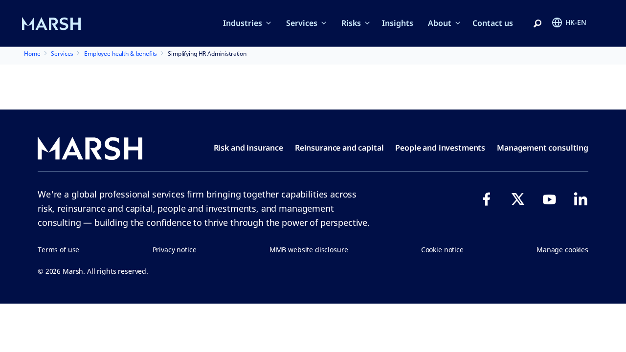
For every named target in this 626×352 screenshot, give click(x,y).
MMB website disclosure (308, 249)
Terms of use (58, 249)
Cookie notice (442, 249)
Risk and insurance (248, 147)
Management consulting (542, 147)
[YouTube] (549, 199)
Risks (351, 23)
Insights (397, 23)
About (439, 23)
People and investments (440, 147)
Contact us (492, 23)
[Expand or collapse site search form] (537, 24)
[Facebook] (486, 199)
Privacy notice (175, 249)
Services (301, 23)
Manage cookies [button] (562, 249)
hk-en (575, 22)
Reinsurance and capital (339, 147)
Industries (242, 23)
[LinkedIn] (580, 199)
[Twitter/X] (518, 199)
